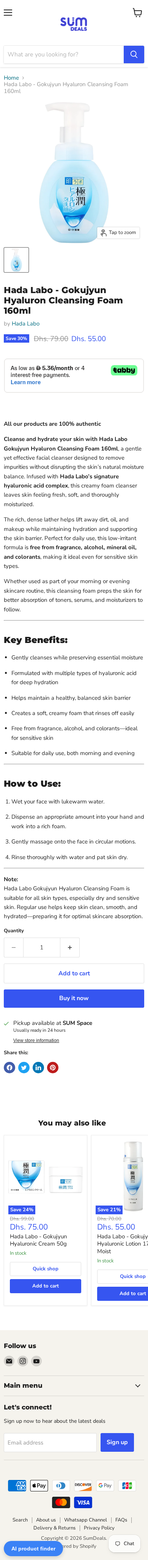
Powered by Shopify (74, 1546)
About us (46, 1520)
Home (11, 78)
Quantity (14, 931)
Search (20, 1520)
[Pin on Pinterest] (52, 1067)
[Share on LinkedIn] (38, 1067)
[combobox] (64, 54)
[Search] (134, 54)
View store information (36, 1040)
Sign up (117, 1442)
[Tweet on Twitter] (24, 1067)
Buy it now (74, 998)
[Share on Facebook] (9, 1067)
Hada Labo (25, 323)
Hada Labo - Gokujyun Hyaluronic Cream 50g (38, 1240)
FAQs (121, 1520)
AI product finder (33, 1549)
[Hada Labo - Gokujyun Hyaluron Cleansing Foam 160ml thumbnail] (16, 260)
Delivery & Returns (54, 1528)
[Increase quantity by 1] (70, 947)
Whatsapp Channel (85, 1520)
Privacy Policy (99, 1528)
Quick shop (45, 1268)
